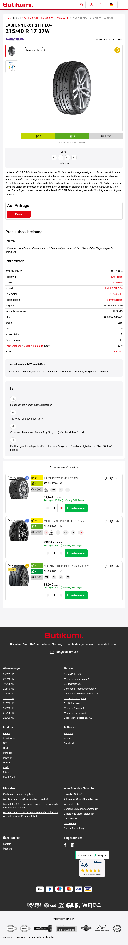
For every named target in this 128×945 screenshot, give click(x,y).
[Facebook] (65, 845)
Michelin (7, 757)
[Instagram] (72, 845)
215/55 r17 (8, 693)
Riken (6, 772)
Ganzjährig (69, 743)
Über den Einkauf (73, 794)
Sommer (68, 733)
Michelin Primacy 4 (74, 708)
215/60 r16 (8, 703)
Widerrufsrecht (71, 804)
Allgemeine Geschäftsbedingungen (82, 799)
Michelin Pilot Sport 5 (75, 713)
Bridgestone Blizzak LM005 (78, 717)
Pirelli (6, 767)
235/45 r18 (8, 698)
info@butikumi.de (67, 652)
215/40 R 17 (116, 294)
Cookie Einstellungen (75, 828)
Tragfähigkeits (13, 345)
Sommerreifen (115, 299)
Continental (9, 738)
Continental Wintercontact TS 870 (81, 693)
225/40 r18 (8, 688)
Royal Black (9, 777)
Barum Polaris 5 (72, 674)
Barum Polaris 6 (72, 684)
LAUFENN (33, 18)
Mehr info (64, 163)
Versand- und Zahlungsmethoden (81, 808)
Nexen (6, 762)
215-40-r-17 (62, 18)
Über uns (7, 848)
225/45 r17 (8, 679)
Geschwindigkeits (33, 345)
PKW (23, 18)
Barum (6, 733)
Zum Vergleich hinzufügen (111, 478)
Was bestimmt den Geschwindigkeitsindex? (25, 799)
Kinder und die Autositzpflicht (18, 794)
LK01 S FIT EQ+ (47, 18)
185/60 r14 (8, 708)
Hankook (8, 748)
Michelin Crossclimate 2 (76, 679)
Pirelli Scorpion (72, 703)
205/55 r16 (8, 674)
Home (8, 18)
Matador (7, 752)
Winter (67, 738)
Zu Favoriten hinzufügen (105, 478)
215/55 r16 (8, 713)
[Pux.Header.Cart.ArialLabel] (101, 4)
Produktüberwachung (117, 478)
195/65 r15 (8, 684)
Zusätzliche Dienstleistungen (79, 813)
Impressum (70, 823)
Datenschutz (70, 818)
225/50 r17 (8, 717)
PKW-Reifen (116, 276)
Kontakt (7, 844)
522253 (118, 351)
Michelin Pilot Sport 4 (75, 698)
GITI (5, 743)
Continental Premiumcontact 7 (80, 688)
